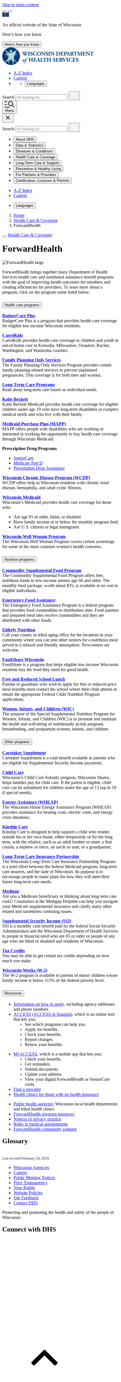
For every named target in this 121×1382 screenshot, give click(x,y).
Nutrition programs (19, 559)
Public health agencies (33, 1104)
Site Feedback (26, 1197)
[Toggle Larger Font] (4, 11)
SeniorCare (23, 458)
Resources (13, 993)
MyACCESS (25, 1054)
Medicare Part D (28, 463)
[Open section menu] (4, 236)
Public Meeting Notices (34, 1177)
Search (8, 97)
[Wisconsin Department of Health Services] (48, 63)
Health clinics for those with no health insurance (56, 1094)
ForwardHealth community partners (45, 1129)
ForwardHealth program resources (44, 1114)
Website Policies (28, 1192)
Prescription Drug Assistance (39, 468)
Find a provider (27, 1089)
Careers (20, 78)
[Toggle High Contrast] (10, 11)
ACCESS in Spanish (52, 1014)
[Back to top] (44, 1377)
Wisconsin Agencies (31, 1167)
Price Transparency (31, 1182)
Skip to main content (20, 4)
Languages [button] (36, 84)
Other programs (17, 742)
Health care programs (22, 305)
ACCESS (22, 1014)
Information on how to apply (39, 1004)
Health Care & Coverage (30, 235)
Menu (9, 110)
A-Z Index (23, 73)
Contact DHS (26, 1202)
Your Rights (24, 1187)
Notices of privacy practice (37, 1119)
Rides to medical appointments (41, 1124)
